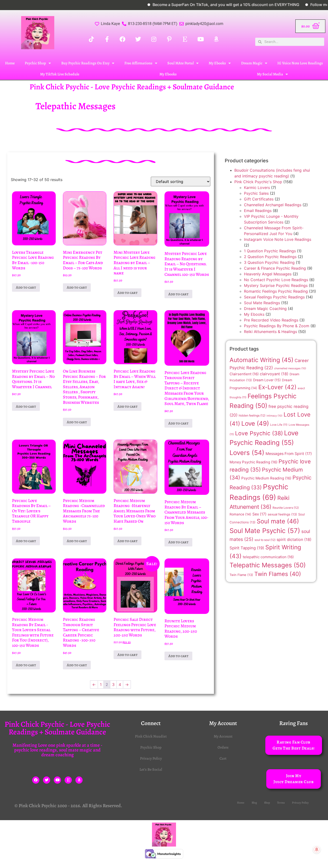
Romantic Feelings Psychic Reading (276, 291)
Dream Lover (267, 380)
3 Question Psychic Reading (269, 262)
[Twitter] (46, 780)
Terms (281, 803)
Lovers (247, 452)
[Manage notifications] (317, 849)
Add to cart (26, 287)
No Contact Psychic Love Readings (276, 279)
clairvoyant (274, 373)
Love (255, 423)
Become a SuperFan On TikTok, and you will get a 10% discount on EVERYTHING (206, 4)
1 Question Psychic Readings (270, 250)
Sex (259, 514)
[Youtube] (57, 780)
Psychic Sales (256, 193)
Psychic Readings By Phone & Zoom (276, 325)
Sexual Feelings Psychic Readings (274, 297)
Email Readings (258, 210)
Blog (254, 803)
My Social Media (270, 74)
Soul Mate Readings (262, 302)
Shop (267, 803)
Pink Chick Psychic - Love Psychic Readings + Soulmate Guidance (132, 86)
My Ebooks (217, 63)
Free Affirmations (138, 63)
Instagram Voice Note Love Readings (277, 239)
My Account (223, 736)
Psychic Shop (35, 63)
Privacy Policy (151, 758)
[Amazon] (79, 780)
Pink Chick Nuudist (151, 736)
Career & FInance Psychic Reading (275, 268)
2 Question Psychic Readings (270, 256)
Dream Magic (251, 63)
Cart (222, 758)
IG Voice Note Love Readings (300, 63)
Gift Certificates (258, 199)
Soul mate (278, 521)
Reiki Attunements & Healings (270, 331)
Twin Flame (241, 575)
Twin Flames (277, 573)
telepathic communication (268, 557)
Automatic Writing (261, 359)
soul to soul (265, 540)
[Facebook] (35, 780)
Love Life (278, 424)
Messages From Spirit (289, 453)
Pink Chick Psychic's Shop (258, 181)
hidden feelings (252, 415)
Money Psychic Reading (253, 462)
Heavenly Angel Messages (268, 274)
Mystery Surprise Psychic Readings (276, 285)
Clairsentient (244, 374)
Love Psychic (259, 433)
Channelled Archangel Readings (272, 204)
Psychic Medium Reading (266, 478)
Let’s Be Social (151, 769)
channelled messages (290, 368)
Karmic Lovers (257, 187)
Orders (223, 747)
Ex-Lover (277, 387)
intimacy (274, 415)
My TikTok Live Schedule (59, 74)
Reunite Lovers (286, 507)
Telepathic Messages (268, 565)
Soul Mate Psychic (265, 531)
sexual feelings (282, 514)
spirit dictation (294, 539)
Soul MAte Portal (180, 63)
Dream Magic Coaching (265, 308)
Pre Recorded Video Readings (271, 320)
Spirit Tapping (247, 547)
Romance (240, 514)
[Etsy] (68, 780)
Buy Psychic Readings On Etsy (85, 63)
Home (10, 63)
